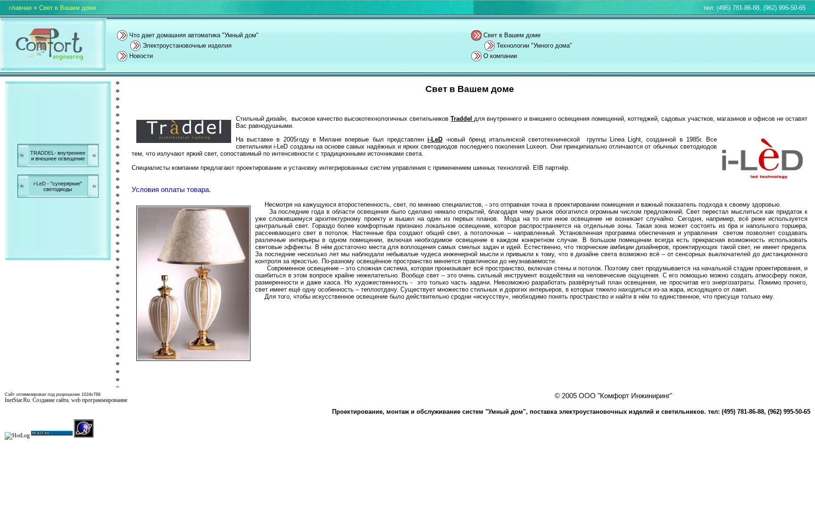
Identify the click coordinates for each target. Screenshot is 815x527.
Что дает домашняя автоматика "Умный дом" (193, 35)
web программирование (99, 400)
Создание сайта (50, 400)
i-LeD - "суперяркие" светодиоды (57, 186)
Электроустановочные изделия (187, 45)
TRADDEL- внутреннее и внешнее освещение (57, 155)
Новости (141, 55)
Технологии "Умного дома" (534, 45)
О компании (500, 55)
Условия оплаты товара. (171, 189)
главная (20, 7)
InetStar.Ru (17, 400)
